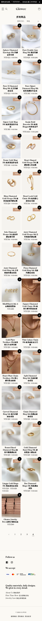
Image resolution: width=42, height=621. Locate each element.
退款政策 (28, 616)
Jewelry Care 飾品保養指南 (16, 598)
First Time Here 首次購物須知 (17, 595)
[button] (2, 9)
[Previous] (8, 534)
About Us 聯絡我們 (13, 593)
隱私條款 (21, 616)
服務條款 (14, 616)
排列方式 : (20, 21)
